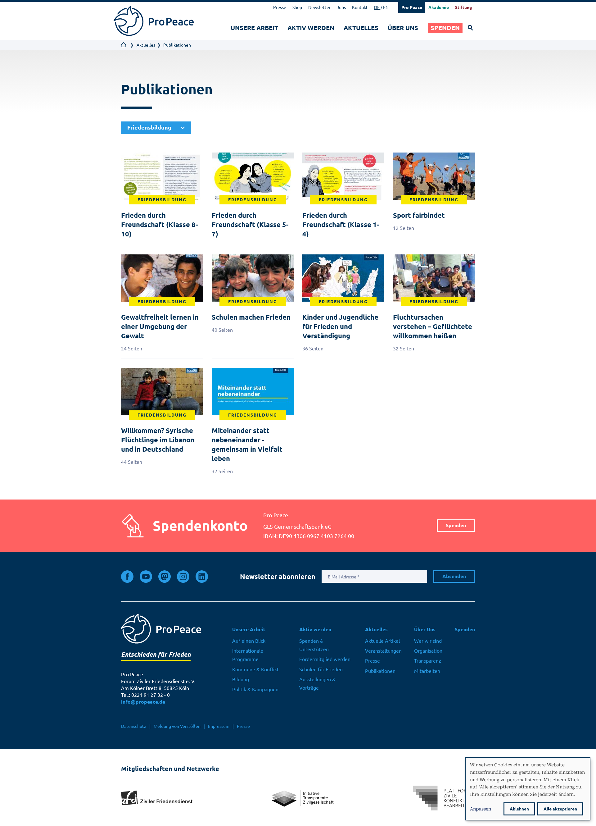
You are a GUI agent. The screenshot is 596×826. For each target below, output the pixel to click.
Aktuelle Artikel (382, 641)
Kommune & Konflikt (255, 669)
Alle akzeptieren (560, 808)
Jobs (341, 7)
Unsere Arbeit (254, 27)
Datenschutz (133, 726)
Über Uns (403, 27)
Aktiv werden (310, 27)
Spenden (445, 27)
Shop (297, 7)
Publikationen (380, 671)
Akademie (438, 7)
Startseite (123, 45)
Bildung (240, 679)
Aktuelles (361, 27)
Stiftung (463, 7)
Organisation (428, 651)
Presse (279, 7)
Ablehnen (519, 808)
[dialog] (528, 789)
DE (377, 7)
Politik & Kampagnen (255, 689)
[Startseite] (154, 21)
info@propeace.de (143, 702)
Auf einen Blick (248, 641)
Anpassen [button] (480, 808)
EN (386, 7)
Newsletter (319, 7)
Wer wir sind (428, 641)
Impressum (218, 726)
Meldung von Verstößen (177, 726)
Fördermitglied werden (324, 659)
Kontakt (360, 7)
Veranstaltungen (383, 651)
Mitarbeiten (427, 671)
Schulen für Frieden (321, 669)
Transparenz (427, 661)
